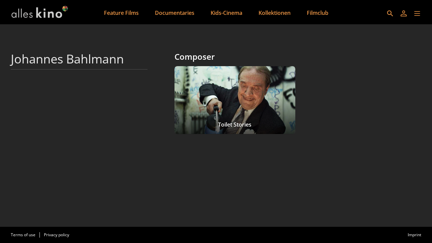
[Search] (390, 13)
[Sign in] (403, 13)
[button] (417, 13)
